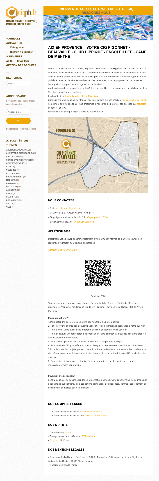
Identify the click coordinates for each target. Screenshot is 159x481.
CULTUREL (11, 169)
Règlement (55, 440)
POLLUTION (11, 186)
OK (18, 120)
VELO (8, 203)
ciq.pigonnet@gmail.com (68, 208)
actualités (141, 103)
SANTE (9, 193)
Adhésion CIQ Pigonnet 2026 (62, 249)
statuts (68, 432)
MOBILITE (10, 180)
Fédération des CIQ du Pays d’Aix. (82, 96)
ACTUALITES (14, 43)
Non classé (11, 183)
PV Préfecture (88, 436)
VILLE (8, 206)
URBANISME (12, 200)
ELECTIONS (11, 173)
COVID (9, 166)
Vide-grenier (17, 47)
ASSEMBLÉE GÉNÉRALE (17, 149)
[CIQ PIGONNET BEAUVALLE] (21, 16)
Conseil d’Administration (95, 415)
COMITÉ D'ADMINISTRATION (19, 159)
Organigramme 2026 (97, 217)
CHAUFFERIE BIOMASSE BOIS (20, 153)
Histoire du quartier (21, 52)
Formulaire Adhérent (84, 221)
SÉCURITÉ (11, 196)
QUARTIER (11, 190)
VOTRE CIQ (13, 38)
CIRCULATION (12, 156)
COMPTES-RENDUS (15, 163)
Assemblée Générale (92, 411)
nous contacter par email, (134, 99)
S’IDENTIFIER (14, 56)
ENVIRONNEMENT (14, 176)
